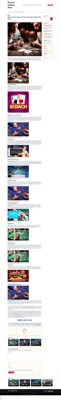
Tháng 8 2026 (46, 48)
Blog (44, 55)
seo (25, 333)
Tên (9, 362)
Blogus (33, 394)
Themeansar (36, 394)
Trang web (9, 367)
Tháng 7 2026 (46, 50)
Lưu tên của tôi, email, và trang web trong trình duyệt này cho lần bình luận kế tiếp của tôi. (21, 370)
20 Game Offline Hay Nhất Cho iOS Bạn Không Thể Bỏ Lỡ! (48, 37)
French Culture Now (11, 5)
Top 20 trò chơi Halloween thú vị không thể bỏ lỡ (48, 28)
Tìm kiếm (51, 19)
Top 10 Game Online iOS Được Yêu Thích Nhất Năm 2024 (48, 34)
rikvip (0, 395)
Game (8, 15)
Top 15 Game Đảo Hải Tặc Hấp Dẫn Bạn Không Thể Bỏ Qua (13, 344)
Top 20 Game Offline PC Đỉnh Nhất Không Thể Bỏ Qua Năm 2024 (35, 344)
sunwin (1, 397)
